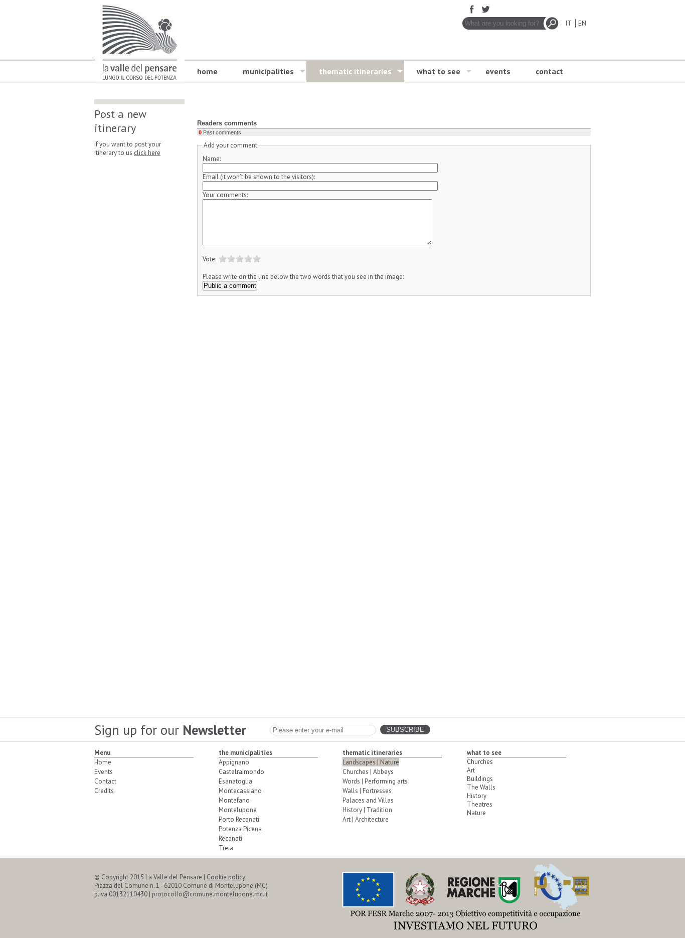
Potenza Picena (240, 829)
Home (102, 762)
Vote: (209, 259)
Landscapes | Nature (370, 762)
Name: (212, 158)
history (476, 796)
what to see (438, 71)
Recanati (230, 838)
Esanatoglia (235, 781)
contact (549, 71)
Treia (226, 848)
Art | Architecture (365, 819)
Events (103, 771)
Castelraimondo (241, 771)
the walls (481, 787)
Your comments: (225, 195)
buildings (480, 778)
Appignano (234, 762)
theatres (479, 804)
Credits (104, 791)
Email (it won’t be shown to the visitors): (259, 177)
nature (476, 813)
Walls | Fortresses (367, 791)
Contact (105, 781)
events (497, 71)
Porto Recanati (239, 819)
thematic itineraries (355, 71)
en (582, 23)
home (207, 71)
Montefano (234, 800)
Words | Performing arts (375, 781)
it (568, 23)
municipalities (268, 71)
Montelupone (238, 810)
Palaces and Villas (368, 800)
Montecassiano (240, 791)
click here (147, 152)
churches (480, 761)
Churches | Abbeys (368, 771)
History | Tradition (367, 810)
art (471, 770)
